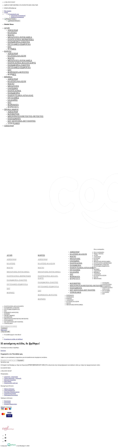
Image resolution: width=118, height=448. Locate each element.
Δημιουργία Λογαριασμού (18, 15)
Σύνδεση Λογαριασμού (17, 17)
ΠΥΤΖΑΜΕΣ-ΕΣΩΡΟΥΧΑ (17, 284)
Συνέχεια (3, 350)
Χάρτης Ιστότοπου (9, 389)
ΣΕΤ (8, 288)
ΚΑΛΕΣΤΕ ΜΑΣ (6, 368)
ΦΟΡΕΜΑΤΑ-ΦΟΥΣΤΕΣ (47, 295)
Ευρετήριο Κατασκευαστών (11, 392)
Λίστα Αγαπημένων (9, 390)
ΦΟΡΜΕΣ (11, 293)
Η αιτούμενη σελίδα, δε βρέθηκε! (13, 339)
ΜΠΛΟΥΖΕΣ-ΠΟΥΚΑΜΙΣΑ (18, 272)
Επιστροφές (7, 402)
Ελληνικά (17, 20)
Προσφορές (7, 401)
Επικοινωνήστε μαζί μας (11, 383)
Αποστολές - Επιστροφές (11, 376)
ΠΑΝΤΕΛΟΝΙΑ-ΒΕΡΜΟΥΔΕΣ (19, 276)
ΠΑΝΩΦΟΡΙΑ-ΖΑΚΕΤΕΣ (17, 280)
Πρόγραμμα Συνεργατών (11, 395)
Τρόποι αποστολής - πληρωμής (12, 378)
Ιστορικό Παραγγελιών (10, 404)
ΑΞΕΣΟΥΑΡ (11, 259)
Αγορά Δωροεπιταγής (10, 393)
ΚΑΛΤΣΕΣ (11, 263)
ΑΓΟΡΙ (9, 255)
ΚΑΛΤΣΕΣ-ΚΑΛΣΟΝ (46, 263)
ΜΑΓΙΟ (10, 268)
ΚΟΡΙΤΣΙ (41, 255)
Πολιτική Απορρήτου (10, 380)
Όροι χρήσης (7, 381)
